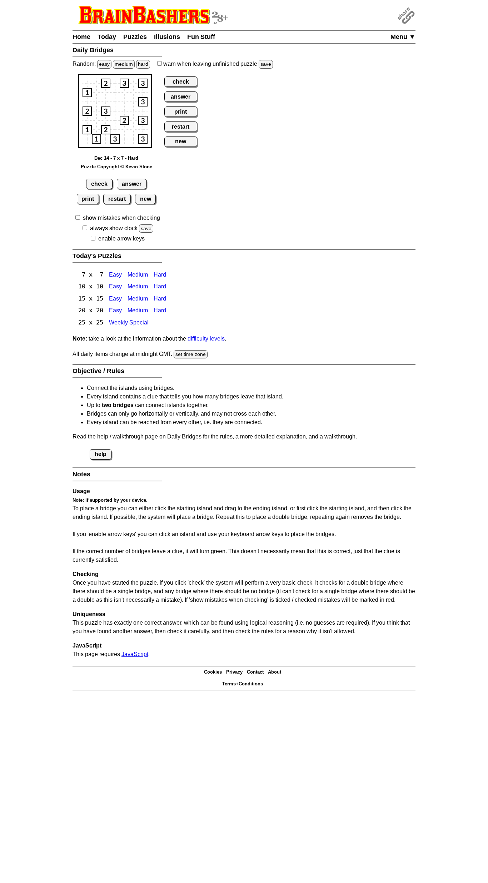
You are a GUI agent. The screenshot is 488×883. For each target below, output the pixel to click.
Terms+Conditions (242, 683)
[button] (105, 83)
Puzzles (135, 36)
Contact (255, 672)
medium (124, 64)
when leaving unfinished (216, 64)
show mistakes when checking (121, 218)
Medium (138, 275)
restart (117, 199)
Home (81, 36)
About (274, 672)
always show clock (114, 228)
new (145, 199)
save (265, 64)
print (87, 199)
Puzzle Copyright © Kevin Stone (116, 166)
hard (143, 64)
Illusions (167, 36)
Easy (115, 275)
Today (107, 36)
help (100, 454)
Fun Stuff (201, 36)
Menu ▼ (402, 36)
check (99, 184)
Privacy (234, 672)
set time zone (190, 354)
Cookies (213, 672)
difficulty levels (206, 339)
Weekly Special (129, 322)
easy (104, 64)
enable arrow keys (121, 238)
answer (131, 184)
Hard (160, 275)
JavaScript (134, 654)
